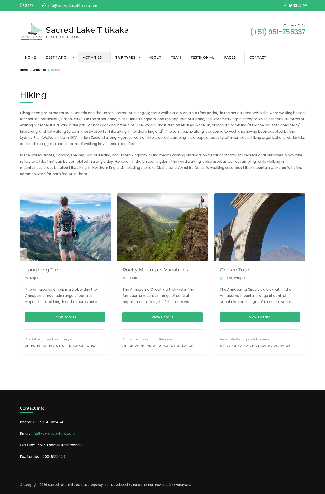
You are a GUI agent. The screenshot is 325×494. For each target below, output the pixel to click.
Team (176, 57)
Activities (92, 57)
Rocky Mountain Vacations (155, 270)
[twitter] (289, 2)
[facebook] (284, 2)
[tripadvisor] (302, 2)
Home (30, 57)
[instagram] (298, 2)
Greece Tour (234, 270)
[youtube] (293, 2)
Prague (239, 278)
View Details (65, 317)
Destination (57, 57)
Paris (228, 278)
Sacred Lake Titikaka (87, 30)
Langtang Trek (43, 270)
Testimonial (202, 57)
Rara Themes (143, 485)
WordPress (182, 485)
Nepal (35, 278)
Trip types (125, 57)
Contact (257, 57)
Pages (230, 57)
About (155, 57)
